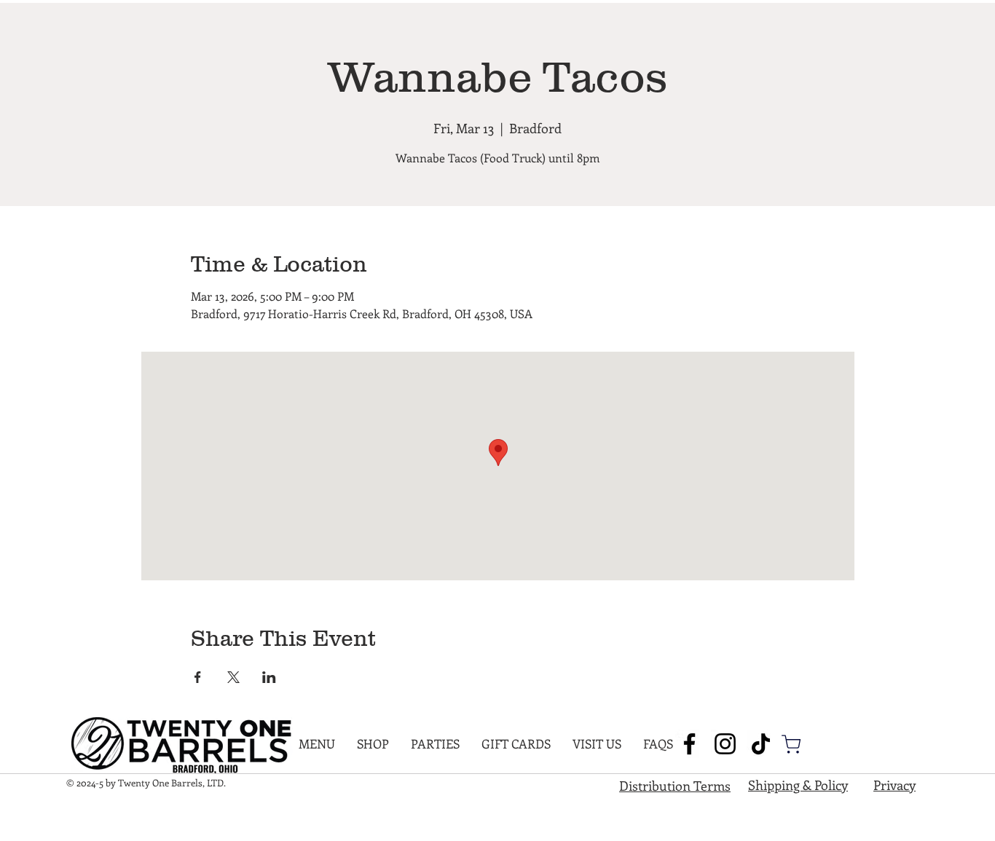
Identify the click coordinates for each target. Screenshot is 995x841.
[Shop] (791, 744)
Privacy (894, 785)
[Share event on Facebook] (198, 677)
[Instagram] (725, 744)
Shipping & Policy (798, 785)
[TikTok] (761, 744)
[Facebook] (689, 744)
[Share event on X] (233, 677)
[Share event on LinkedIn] (269, 677)
